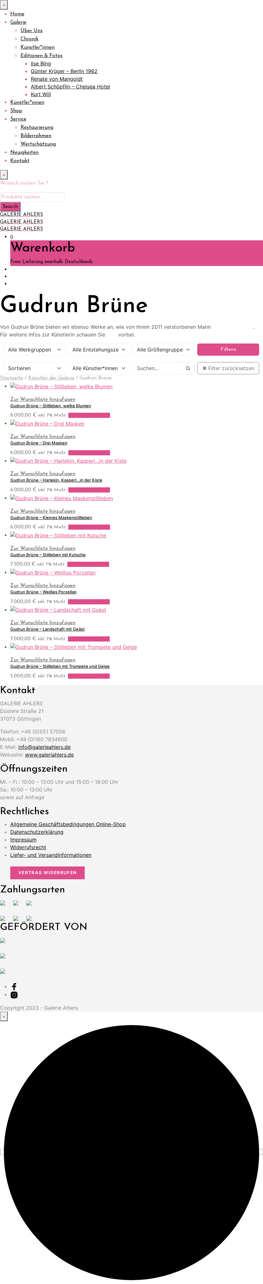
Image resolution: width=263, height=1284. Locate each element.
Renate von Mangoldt (57, 79)
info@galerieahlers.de (44, 747)
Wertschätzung (38, 144)
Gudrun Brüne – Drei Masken (38, 442)
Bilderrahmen (36, 135)
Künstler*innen (38, 47)
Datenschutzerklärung (37, 832)
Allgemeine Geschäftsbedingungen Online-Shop (68, 824)
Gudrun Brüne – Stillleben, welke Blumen (50, 405)
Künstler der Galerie (51, 378)
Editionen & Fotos (42, 55)
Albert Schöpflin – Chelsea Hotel (70, 86)
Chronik (29, 39)
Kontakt (20, 160)
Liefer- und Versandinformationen (50, 855)
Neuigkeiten (24, 152)
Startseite (11, 378)
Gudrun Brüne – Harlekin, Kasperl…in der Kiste (56, 480)
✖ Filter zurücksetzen (228, 368)
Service (18, 119)
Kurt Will (41, 94)
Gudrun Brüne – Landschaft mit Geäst (47, 629)
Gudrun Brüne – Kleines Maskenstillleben (51, 517)
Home (17, 14)
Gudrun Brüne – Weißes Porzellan (43, 591)
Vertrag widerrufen (47, 872)
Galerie (18, 22)
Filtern (228, 349)
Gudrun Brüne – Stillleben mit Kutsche (48, 554)
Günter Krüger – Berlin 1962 (64, 71)
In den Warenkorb (89, 415)
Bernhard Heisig (232, 327)
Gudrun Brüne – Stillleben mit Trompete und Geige (60, 666)
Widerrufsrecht (28, 847)
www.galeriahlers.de (49, 754)
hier (112, 334)
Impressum (23, 839)
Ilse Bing (41, 63)
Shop (16, 110)
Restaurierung (37, 127)
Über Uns (32, 30)
